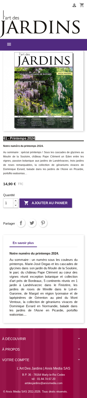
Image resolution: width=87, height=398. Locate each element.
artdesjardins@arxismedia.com (44, 383)
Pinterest (43, 223)
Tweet (32, 223)
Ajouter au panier (46, 202)
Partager (21, 223)
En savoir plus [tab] (23, 243)
